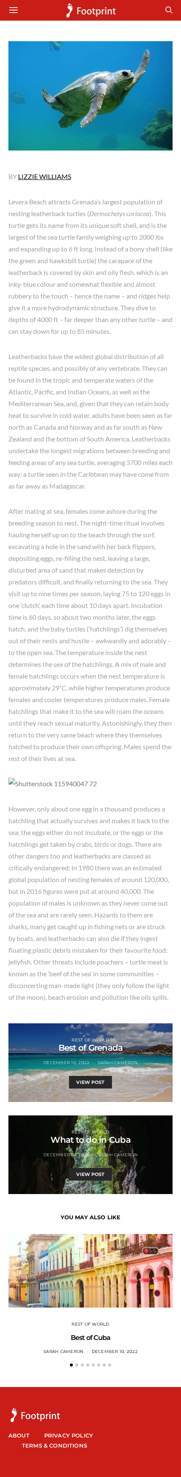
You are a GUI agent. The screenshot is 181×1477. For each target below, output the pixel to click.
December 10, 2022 (66, 1062)
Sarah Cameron (118, 1062)
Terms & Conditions (54, 1445)
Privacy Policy (68, 1435)
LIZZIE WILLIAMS (44, 176)
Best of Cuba (90, 1338)
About (18, 1435)
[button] (71, 1365)
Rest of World (90, 1040)
